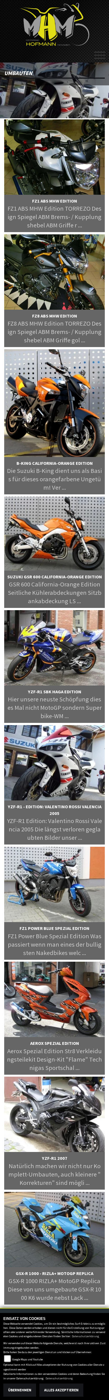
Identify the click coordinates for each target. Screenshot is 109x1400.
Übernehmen (19, 1390)
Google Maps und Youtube (27, 1359)
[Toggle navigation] (100, 53)
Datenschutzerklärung (85, 1336)
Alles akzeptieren (61, 1390)
